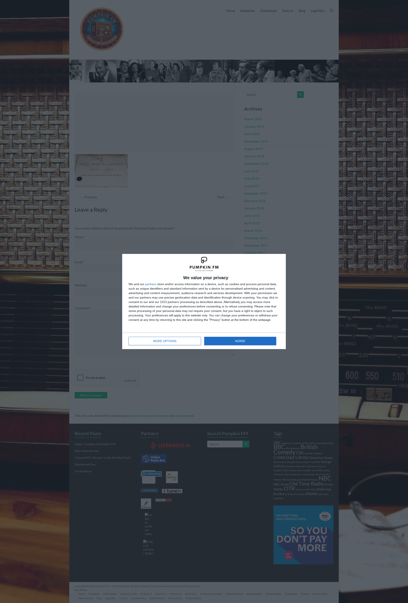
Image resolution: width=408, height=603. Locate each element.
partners (150, 284)
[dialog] (204, 301)
